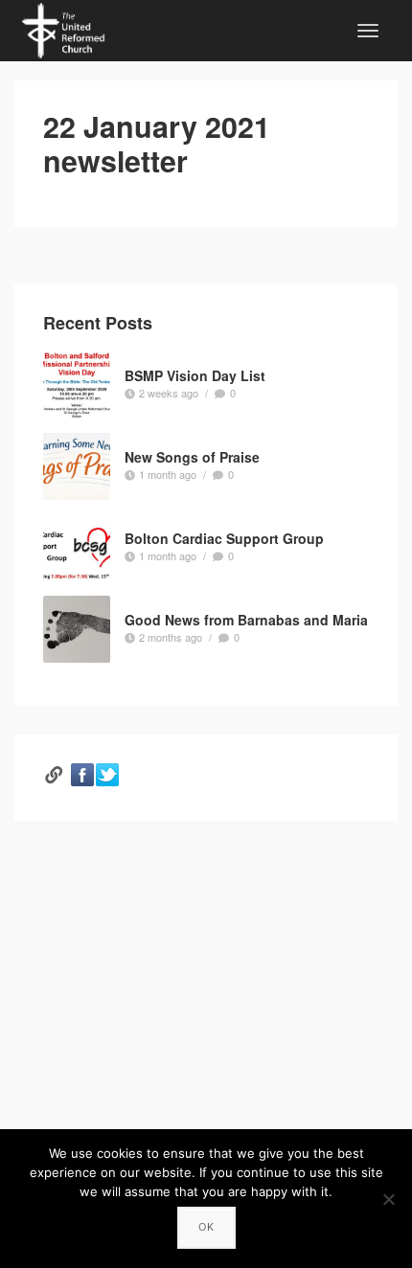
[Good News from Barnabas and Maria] (76, 629)
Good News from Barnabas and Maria (246, 618)
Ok (206, 1227)
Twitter (107, 774)
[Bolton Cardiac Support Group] (76, 547)
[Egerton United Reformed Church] (63, 27)
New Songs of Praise (192, 455)
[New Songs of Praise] (76, 466)
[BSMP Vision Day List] (76, 385)
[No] (388, 1199)
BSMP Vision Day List (195, 374)
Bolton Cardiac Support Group (224, 537)
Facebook (82, 774)
